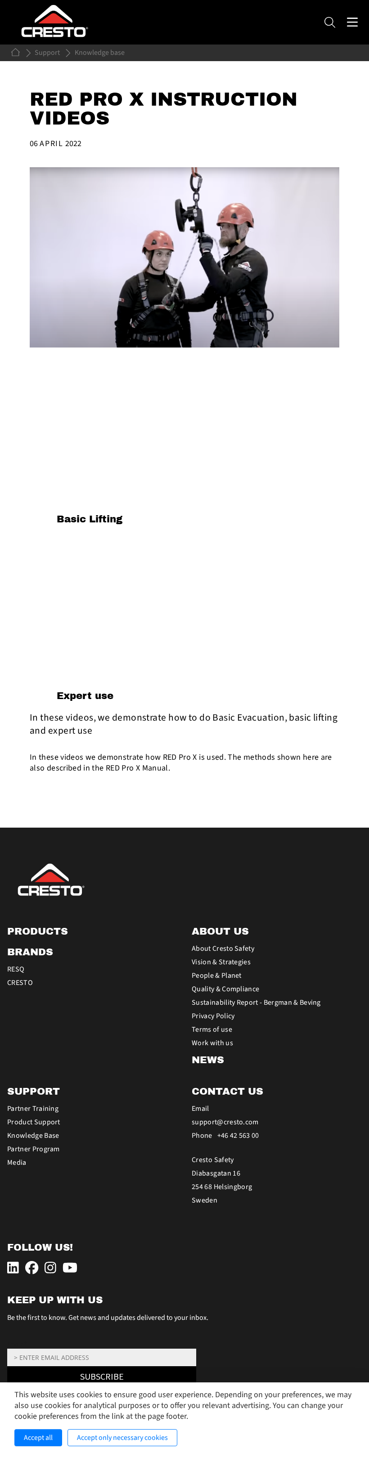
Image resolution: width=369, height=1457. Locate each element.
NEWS (208, 1060)
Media (17, 1162)
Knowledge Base (33, 1136)
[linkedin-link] (14, 1268)
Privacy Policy (213, 1016)
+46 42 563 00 (238, 1136)
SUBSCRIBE (102, 1377)
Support (47, 53)
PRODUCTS (37, 931)
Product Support (33, 1122)
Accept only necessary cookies (122, 1438)
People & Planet (217, 975)
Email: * (17, 1343)
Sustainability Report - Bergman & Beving (256, 1002)
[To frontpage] (184, 879)
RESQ (15, 969)
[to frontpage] (16, 52)
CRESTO (20, 983)
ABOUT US (220, 931)
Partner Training (32, 1109)
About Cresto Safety (223, 949)
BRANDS (30, 952)
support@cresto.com (225, 1122)
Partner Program (33, 1149)
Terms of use (212, 1029)
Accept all (38, 1438)
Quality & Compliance (225, 989)
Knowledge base (100, 53)
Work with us (212, 1043)
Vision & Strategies (221, 962)
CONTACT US (227, 1091)
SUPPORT (33, 1091)
